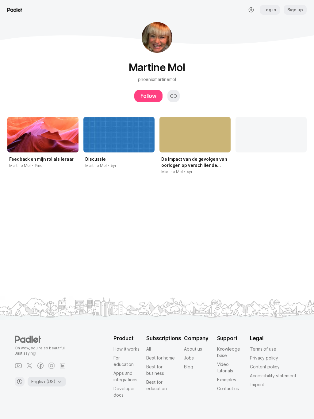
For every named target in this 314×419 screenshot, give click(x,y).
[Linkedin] (62, 365)
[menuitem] (251, 10)
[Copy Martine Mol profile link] (173, 96)
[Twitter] (29, 365)
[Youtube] (18, 365)
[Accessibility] (20, 381)
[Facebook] (40, 365)
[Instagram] (51, 365)
